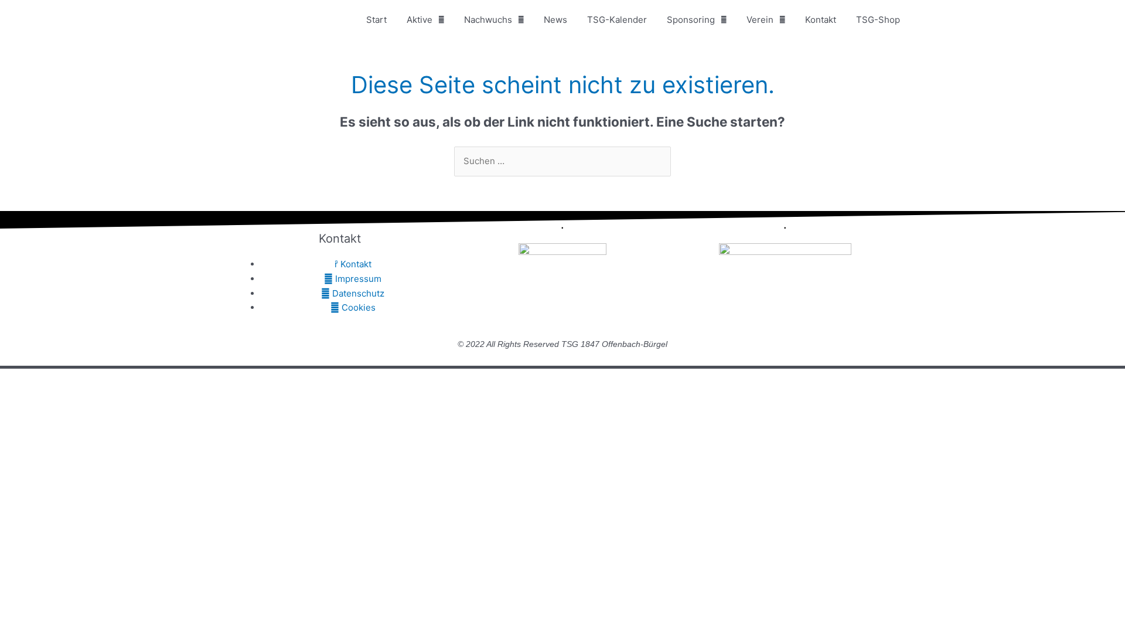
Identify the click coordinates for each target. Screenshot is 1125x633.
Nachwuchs (488, 19)
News (555, 19)
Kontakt (820, 19)
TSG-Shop (878, 19)
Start (376, 19)
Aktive (419, 19)
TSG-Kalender (617, 19)
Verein (759, 19)
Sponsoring (691, 19)
